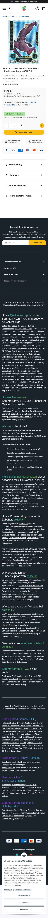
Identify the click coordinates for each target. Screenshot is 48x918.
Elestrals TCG (13, 743)
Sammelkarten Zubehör (28, 340)
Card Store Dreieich (23, 379)
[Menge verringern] (6, 125)
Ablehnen (24, 909)
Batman (5, 796)
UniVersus (37, 737)
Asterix (42, 793)
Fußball (18, 762)
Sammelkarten (8, 329)
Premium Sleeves (35, 810)
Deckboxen (19, 816)
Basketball (27, 762)
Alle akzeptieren (24, 896)
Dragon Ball (33, 793)
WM (34, 785)
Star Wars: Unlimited (28, 740)
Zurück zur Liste (8, 16)
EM (30, 785)
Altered (23, 743)
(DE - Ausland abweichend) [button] (28, 117)
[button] (4, 8)
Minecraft (5, 793)
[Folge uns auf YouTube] (31, 854)
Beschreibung (15, 164)
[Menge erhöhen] (21, 125)
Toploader (6, 813)
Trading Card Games (23, 329)
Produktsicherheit (17, 185)
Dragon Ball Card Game (22, 737)
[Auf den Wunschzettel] (42, 125)
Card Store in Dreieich (21, 597)
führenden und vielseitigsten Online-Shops (28, 337)
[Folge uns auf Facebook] (17, 854)
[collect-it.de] (24, 8)
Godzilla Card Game (10, 740)
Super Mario (15, 793)
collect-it (32, 576)
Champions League (20, 785)
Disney (24, 793)
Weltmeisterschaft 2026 (11, 788)
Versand (21, 94)
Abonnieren (37, 243)
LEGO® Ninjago (30, 790)
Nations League (15, 790)
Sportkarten (6, 762)
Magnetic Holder (17, 813)
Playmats (28, 816)
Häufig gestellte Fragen (20, 196)
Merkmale (14, 175)
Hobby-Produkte (8, 768)
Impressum (8, 890)
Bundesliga (6, 785)
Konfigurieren (24, 902)
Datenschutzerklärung (10, 234)
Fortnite (41, 790)
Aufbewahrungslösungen (12, 819)
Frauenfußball (28, 788)
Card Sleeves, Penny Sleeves (14, 810)
